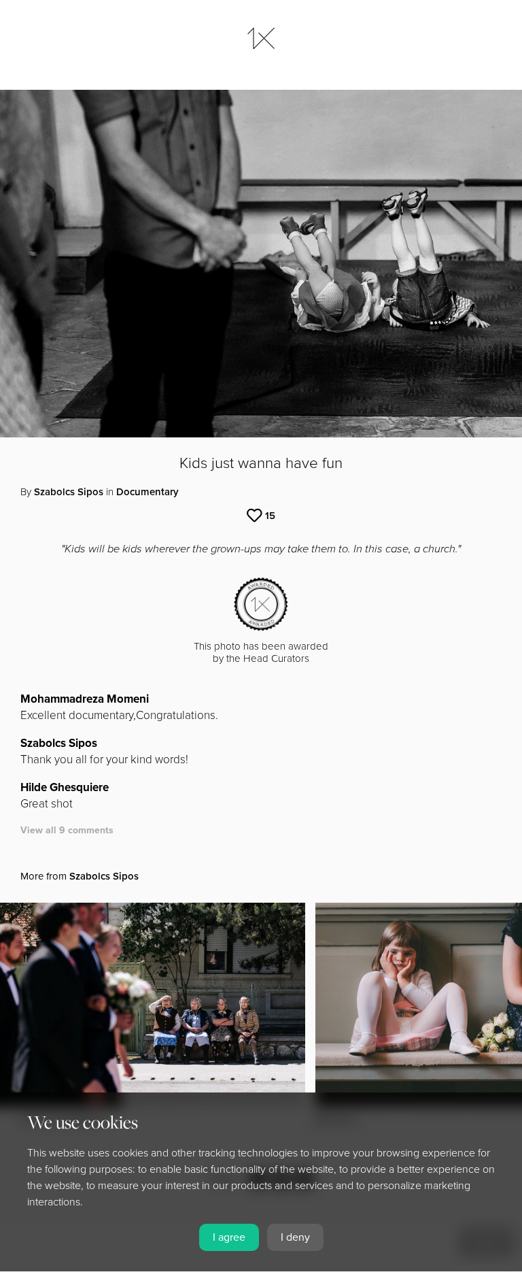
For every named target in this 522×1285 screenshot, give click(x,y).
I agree (229, 1237)
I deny (295, 1237)
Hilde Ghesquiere (64, 787)
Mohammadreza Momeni (84, 699)
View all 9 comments (67, 830)
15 (270, 516)
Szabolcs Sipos (68, 492)
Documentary (147, 492)
